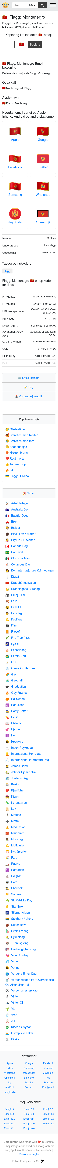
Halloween (15, 698)
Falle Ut (13, 607)
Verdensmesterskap (21, 990)
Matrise (13, 814)
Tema (29, 493)
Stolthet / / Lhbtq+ (20, 918)
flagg (7, 271)
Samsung (15, 194)
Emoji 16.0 (29, 1128)
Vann (11, 961)
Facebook (15, 167)
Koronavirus (16, 802)
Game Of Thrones (20, 668)
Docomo (29, 1087)
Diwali (12, 576)
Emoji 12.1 (29, 1118)
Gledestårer (15, 429)
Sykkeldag (15, 937)
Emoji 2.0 (29, 1109)
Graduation (15, 686)
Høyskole (14, 741)
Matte (12, 821)
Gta (10, 662)
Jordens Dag (16, 778)
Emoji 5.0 (29, 1114)
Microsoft (48, 1068)
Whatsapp (43, 194)
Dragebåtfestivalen (20, 582)
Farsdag (13, 613)
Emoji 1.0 (10, 1109)
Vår (10, 1008)
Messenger (29, 1073)
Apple (15, 139)
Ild (9, 470)
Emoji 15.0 (48, 1123)
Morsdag (14, 839)
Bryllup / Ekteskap (20, 540)
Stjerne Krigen (17, 912)
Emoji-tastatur (29, 378)
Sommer (13, 894)
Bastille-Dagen (17, 515)
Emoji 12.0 (9, 1118)
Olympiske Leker (19, 1033)
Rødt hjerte (14, 458)
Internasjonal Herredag (23, 753)
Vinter (12, 996)
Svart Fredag (16, 931)
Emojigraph (48, 1087)
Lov (10, 808)
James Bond (16, 766)
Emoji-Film (15, 595)
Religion (13, 876)
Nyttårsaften (16, 851)
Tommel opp (15, 464)
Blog (29, 387)
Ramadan (14, 869)
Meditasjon (15, 827)
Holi (10, 735)
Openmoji (43, 222)
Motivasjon (15, 845)
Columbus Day (17, 564)
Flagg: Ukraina (17, 476)
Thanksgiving (16, 943)
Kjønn (12, 796)
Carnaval (14, 552)
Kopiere (35, 43)
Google (43, 139)
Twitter (43, 167)
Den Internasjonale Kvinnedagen (29, 570)
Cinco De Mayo (18, 558)
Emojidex (29, 1077)
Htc (48, 1077)
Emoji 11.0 (48, 1114)
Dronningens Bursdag (22, 588)
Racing (12, 863)
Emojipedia (10, 1092)
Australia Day (17, 509)
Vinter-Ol (14, 1002)
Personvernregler (29, 1154)
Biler (11, 521)
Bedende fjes (16, 446)
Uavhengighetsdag (20, 949)
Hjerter (12, 729)
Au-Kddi (9, 1087)
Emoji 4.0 (10, 1114)
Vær (11, 1014)
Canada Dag (16, 546)
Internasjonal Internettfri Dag (27, 759)
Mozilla (29, 1082)
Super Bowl (15, 924)
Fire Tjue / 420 (17, 637)
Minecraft (14, 833)
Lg (9, 1082)
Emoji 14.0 (29, 1123)
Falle (11, 601)
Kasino (12, 784)
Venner (13, 967)
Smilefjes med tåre (19, 441)
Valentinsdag (16, 955)
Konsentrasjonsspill (29, 396)
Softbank (48, 1082)
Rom (11, 882)
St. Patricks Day (18, 900)
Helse (12, 717)
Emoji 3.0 (48, 1109)
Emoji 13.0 (48, 1118)
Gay (11, 674)
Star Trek (14, 906)
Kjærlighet (14, 790)
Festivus (13, 619)
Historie (13, 723)
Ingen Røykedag (19, 747)
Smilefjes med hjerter (21, 435)
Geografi (14, 680)
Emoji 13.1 (9, 1123)
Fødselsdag (15, 649)
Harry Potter (16, 711)
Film (11, 625)
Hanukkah (14, 704)
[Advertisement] (29, 54)
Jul (10, 1020)
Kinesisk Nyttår (18, 1027)
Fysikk (12, 643)
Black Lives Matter (20, 533)
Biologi (12, 527)
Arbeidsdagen (17, 503)
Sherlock (14, 888)
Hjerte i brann (16, 452)
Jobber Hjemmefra (20, 772)
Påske (12, 1039)
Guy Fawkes (16, 692)
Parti (11, 857)
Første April (15, 656)
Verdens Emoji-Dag (21, 973)
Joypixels (15, 222)
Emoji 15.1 (9, 1128)
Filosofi (12, 631)
